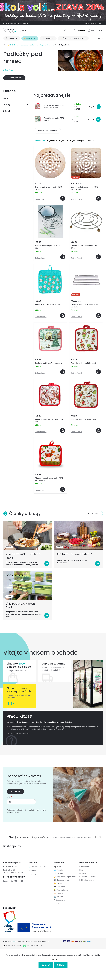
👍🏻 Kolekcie (58, 893)
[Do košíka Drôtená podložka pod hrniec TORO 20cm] (62, 256)
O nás (87, 23)
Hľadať (65, 30)
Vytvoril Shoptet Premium (13, 945)
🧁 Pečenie (58, 870)
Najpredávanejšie (77, 141)
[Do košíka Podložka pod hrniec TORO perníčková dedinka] (62, 430)
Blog (100, 23)
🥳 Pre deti (58, 883)
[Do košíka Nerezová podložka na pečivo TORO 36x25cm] (98, 315)
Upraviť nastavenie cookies (41, 941)
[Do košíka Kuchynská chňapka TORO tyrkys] (62, 315)
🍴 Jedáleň (58, 873)
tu (99, 955)
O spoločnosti (84, 867)
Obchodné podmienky (87, 877)
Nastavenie (53, 959)
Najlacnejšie (52, 141)
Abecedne (90, 141)
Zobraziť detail (40, 199)
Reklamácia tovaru (86, 880)
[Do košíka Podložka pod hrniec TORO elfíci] (98, 371)
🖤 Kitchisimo (59, 887)
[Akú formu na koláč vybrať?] (78, 535)
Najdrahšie (63, 141)
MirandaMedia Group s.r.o (34, 945)
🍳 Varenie (58, 867)
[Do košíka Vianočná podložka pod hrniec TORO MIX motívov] (62, 489)
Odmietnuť (46, 965)
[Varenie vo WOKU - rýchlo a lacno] (27, 535)
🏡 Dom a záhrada (61, 890)
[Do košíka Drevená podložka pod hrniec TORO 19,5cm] (62, 198)
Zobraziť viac (8, 70)
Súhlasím (60, 965)
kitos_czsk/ (33, 874)
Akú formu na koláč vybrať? (74, 554)
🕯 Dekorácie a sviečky (62, 880)
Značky (57, 903)
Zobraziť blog (93, 513)
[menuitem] (11, 38)
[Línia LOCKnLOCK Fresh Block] (27, 585)
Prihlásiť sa (15, 791)
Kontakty (93, 23)
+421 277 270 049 (39, 867)
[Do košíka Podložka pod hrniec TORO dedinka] (62, 371)
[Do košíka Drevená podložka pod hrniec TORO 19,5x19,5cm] (98, 198)
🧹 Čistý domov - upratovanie (65, 877)
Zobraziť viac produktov (47, 131)
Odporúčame (40, 141)
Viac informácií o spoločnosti (18, 733)
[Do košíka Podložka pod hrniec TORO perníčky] (98, 430)
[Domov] (4, 45)
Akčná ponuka (59, 900)
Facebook (32, 871)
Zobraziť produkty (14, 78)
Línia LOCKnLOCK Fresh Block (20, 605)
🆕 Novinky (58, 897)
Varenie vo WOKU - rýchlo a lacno (23, 556)
